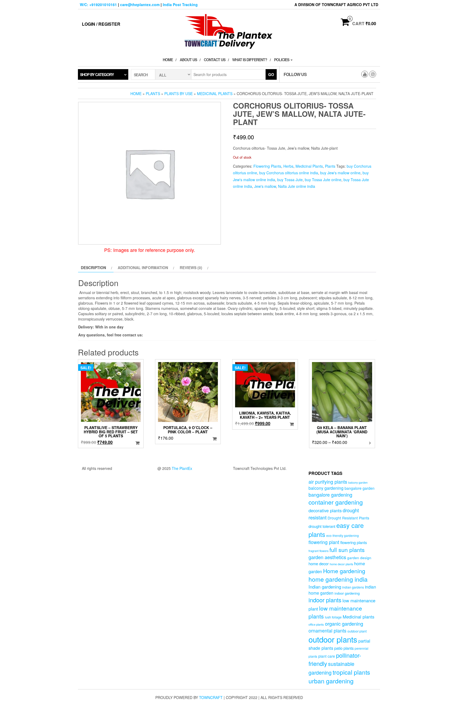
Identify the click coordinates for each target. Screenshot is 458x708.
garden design (359, 557)
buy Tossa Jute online (323, 179)
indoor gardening (347, 593)
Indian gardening (325, 587)
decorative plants (325, 510)
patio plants (344, 648)
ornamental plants (327, 630)
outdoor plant (357, 631)
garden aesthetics (327, 557)
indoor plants (325, 600)
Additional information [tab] (143, 267)
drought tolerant (322, 526)
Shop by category (97, 74)
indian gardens (353, 587)
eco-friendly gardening (342, 535)
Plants (153, 93)
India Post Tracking (180, 4)
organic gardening (344, 623)
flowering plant (324, 542)
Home (168, 59)
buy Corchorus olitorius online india (288, 172)
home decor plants (341, 564)
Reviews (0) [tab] (191, 267)
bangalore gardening (330, 494)
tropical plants (351, 672)
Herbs (288, 166)
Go (271, 74)
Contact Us (214, 59)
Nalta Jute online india (296, 186)
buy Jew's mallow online (340, 172)
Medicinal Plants (214, 93)
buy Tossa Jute (290, 179)
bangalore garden (360, 488)
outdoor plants (333, 639)
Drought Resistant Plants (348, 517)
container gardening (336, 502)
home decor (319, 563)
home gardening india (338, 579)
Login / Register (101, 24)
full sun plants (347, 550)
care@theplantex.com (140, 4)
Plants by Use (178, 93)
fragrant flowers (318, 551)
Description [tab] (93, 267)
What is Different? (249, 59)
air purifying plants (328, 481)
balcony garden (358, 482)
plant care (326, 656)
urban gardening (331, 680)
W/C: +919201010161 (98, 4)
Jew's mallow (265, 186)
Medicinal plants (358, 616)
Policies (282, 59)
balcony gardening (326, 488)
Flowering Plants (267, 166)
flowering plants (353, 542)
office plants (316, 624)
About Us (188, 59)
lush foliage (333, 617)
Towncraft (211, 697)
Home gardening (344, 571)
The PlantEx (182, 468)
